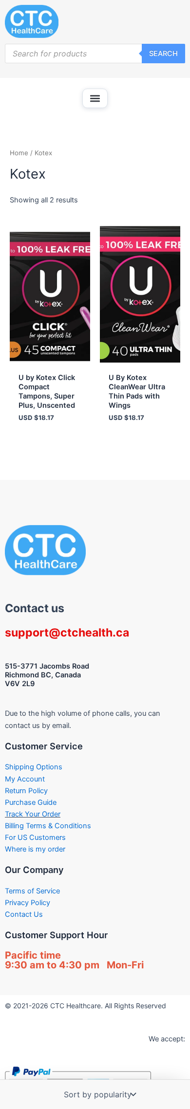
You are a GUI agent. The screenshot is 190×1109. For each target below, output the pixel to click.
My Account (25, 779)
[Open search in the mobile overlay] (95, 53)
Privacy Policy (27, 902)
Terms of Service (32, 891)
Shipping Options (33, 767)
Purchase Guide (31, 802)
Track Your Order (32, 814)
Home (19, 153)
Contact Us (24, 914)
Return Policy (26, 790)
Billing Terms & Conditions (48, 825)
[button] (95, 98)
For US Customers (35, 837)
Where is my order (35, 849)
